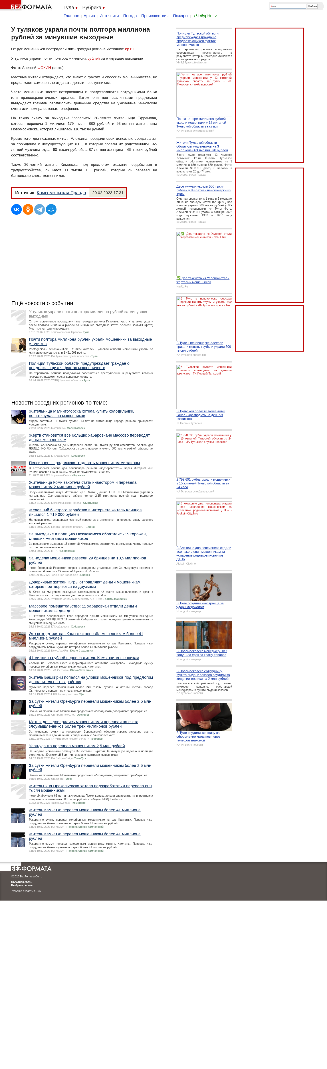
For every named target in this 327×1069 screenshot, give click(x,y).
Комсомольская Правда (61, 192)
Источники (109, 16)
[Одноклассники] (28, 209)
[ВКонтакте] (16, 209)
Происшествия (155, 16)
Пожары (180, 16)
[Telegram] (39, 209)
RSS (38, 891)
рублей (93, 58)
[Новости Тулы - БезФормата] (26, 5)
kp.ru (129, 49)
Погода (130, 16)
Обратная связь (21, 882)
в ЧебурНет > (205, 16)
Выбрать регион (21, 885)
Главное (71, 16)
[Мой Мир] (51, 209)
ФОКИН (44, 68)
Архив (89, 16)
